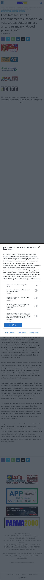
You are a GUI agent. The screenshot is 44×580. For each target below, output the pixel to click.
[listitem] (22, 285)
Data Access (22, 332)
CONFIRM (13, 325)
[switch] (35, 290)
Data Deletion (10, 332)
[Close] (40, 248)
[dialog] (22, 290)
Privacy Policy (34, 332)
